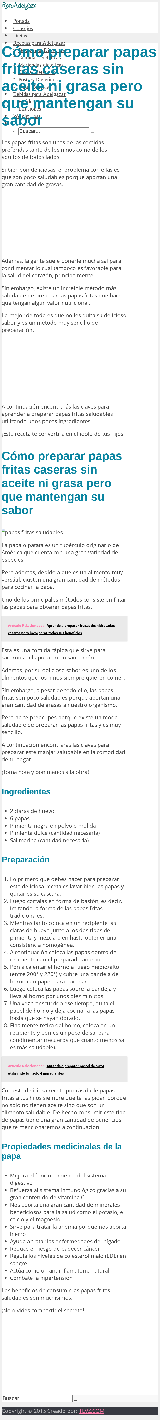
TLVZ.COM (91, 1411)
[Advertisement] (64, 222)
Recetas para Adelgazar (39, 43)
